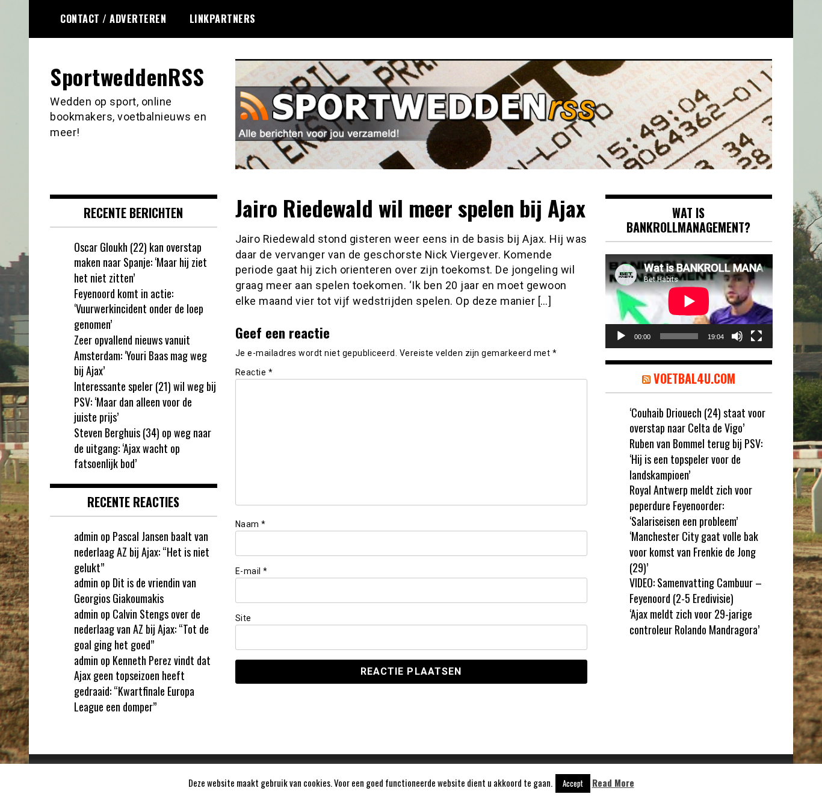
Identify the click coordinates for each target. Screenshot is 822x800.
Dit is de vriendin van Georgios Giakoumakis (135, 590)
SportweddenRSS (127, 76)
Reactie (254, 372)
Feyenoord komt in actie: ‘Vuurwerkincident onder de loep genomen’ (138, 309)
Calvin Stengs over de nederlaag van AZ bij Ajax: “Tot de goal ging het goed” (141, 629)
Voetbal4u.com (694, 378)
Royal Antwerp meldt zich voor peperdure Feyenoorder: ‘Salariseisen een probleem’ (690, 505)
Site (243, 618)
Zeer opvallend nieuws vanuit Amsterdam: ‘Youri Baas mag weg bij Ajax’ (140, 355)
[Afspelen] (621, 336)
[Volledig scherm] (756, 336)
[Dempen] (737, 336)
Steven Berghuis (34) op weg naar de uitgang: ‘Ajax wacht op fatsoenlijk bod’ (142, 448)
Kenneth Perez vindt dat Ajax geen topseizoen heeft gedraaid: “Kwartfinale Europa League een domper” (142, 683)
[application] (689, 301)
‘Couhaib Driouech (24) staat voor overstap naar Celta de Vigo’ (697, 420)
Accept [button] (573, 783)
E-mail (251, 571)
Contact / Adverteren (113, 18)
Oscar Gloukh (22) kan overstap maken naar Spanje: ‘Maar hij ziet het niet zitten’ (140, 262)
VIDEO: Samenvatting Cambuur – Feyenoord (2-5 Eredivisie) (695, 590)
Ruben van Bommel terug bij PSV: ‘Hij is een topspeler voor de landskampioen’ (695, 459)
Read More (613, 783)
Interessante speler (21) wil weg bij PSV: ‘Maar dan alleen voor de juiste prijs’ (145, 401)
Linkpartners (223, 18)
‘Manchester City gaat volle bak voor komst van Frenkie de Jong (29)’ (693, 551)
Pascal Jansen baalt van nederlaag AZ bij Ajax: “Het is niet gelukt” (141, 551)
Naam (250, 524)
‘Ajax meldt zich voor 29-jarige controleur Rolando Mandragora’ (694, 621)
